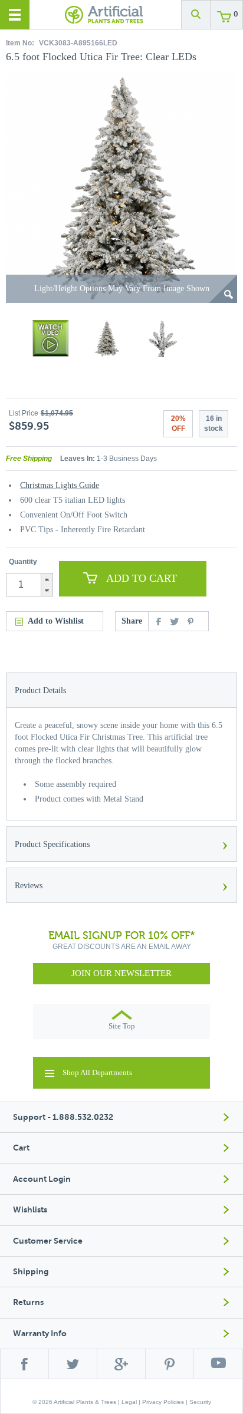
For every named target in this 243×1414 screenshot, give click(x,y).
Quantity (23, 562)
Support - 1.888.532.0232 (63, 1117)
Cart (21, 1147)
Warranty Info (40, 1333)
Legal (129, 1402)
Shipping (30, 1271)
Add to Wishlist (56, 621)
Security (200, 1402)
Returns (28, 1302)
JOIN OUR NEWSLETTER (121, 973)
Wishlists (30, 1209)
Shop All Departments (97, 1072)
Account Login (42, 1179)
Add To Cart (141, 578)
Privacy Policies (163, 1402)
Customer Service (48, 1241)
